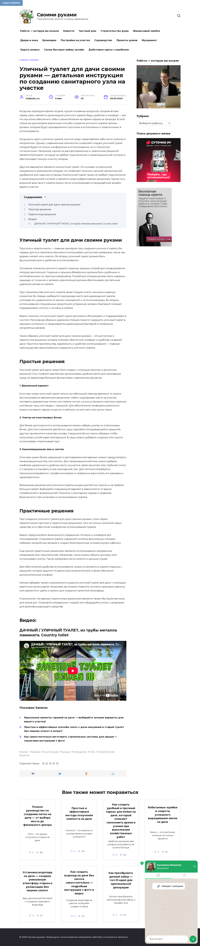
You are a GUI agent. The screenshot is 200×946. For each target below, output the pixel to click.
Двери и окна (29, 40)
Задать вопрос (30, 49)
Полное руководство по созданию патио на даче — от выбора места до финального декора (37, 815)
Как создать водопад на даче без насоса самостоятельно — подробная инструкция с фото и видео (79, 882)
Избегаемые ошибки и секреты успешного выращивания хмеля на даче (162, 814)
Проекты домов (127, 40)
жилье (24, 752)
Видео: (32, 219)
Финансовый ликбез (146, 31)
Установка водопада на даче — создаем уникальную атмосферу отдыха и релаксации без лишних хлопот (37, 881)
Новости (68, 31)
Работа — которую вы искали (39, 31)
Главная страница (29, 60)
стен (92, 752)
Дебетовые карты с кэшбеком (109, 49)
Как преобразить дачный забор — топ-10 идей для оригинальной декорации (121, 880)
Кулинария (49, 40)
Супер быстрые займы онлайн (64, 49)
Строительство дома (115, 31)
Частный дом (87, 31)
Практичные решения (42, 214)
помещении (80, 752)
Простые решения (39, 209)
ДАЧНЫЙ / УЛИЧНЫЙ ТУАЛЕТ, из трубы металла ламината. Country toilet (76, 223)
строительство (106, 752)
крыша (66, 752)
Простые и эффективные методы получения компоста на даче (79, 813)
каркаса (35, 752)
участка (25, 755)
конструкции (51, 752)
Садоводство (103, 40)
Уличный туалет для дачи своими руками (54, 204)
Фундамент (149, 40)
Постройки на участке (75, 40)
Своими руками (57, 15)
